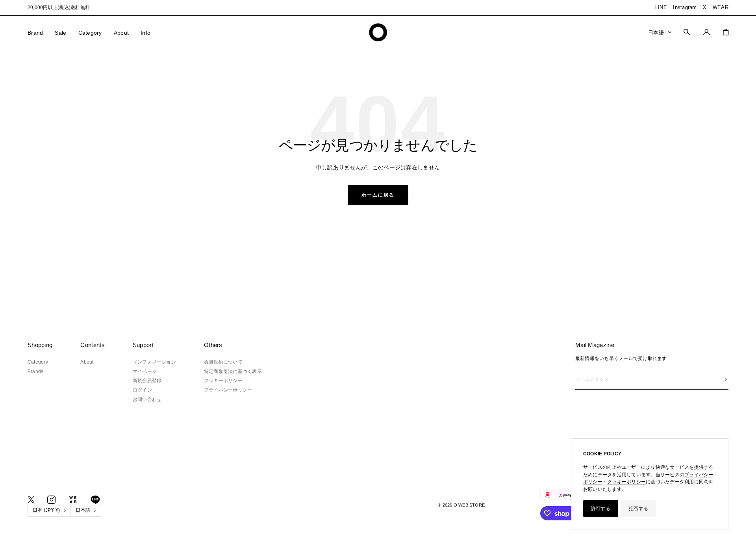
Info (145, 33)
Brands (35, 371)
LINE (661, 7)
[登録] (726, 379)
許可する (600, 508)
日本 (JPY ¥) (46, 510)
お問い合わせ (147, 399)
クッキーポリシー (626, 482)
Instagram (685, 7)
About (121, 33)
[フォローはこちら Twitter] (31, 499)
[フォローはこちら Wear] (73, 500)
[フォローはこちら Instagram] (51, 500)
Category (90, 33)
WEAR (720, 7)
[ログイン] (706, 32)
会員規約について (223, 362)
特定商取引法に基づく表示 (233, 371)
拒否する (638, 508)
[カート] (725, 32)
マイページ (145, 371)
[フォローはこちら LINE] (95, 500)
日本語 (656, 32)
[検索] (687, 32)
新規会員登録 (147, 380)
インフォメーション (154, 362)
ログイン (142, 390)
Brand (35, 33)
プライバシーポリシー (228, 390)
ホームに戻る (378, 195)
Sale (60, 33)
